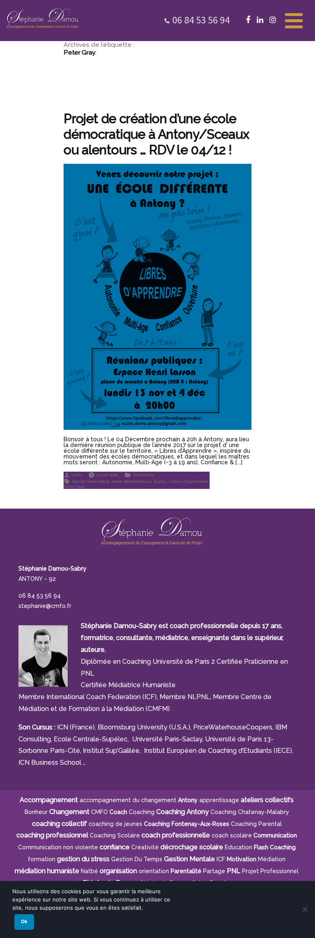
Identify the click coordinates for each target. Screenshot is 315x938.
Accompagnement (49, 800)
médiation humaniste (47, 871)
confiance (115, 847)
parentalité (186, 871)
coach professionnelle (176, 835)
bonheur (36, 812)
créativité (145, 847)
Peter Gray (74, 486)
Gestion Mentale (189, 859)
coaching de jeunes (115, 824)
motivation (241, 859)
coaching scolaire (115, 835)
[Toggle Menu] (294, 19)
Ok (24, 921)
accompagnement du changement (128, 800)
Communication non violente (58, 847)
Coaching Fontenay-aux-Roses (186, 824)
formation (41, 859)
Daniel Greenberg (90, 481)
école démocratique (131, 481)
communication (275, 835)
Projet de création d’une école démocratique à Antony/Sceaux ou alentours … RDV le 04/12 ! (156, 134)
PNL (233, 871)
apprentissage (219, 800)
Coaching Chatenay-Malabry (249, 812)
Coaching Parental (256, 824)
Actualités (143, 474)
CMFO (99, 812)
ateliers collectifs (267, 800)
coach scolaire (232, 835)
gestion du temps (136, 859)
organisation (118, 871)
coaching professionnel (52, 835)
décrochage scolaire (191, 847)
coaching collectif (59, 824)
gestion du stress (83, 859)
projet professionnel (270, 871)
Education (238, 847)
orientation (154, 871)
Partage (214, 871)
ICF (221, 859)
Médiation (271, 859)
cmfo (77, 474)
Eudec (160, 481)
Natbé (89, 871)
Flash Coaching (275, 847)
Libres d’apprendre (188, 481)
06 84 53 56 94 (201, 20)
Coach (118, 812)
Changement (69, 812)
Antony (188, 800)
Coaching (142, 812)
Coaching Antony (182, 812)
